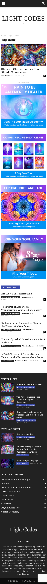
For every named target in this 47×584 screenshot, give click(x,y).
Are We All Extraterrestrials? (17, 293)
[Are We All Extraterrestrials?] (7, 387)
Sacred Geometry (10, 511)
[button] (43, 3)
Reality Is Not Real (25, 434)
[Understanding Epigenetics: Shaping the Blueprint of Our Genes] (7, 415)
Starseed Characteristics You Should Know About (20, 70)
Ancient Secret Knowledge (10, 297)
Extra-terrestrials (7, 65)
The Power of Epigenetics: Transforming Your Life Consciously (21, 308)
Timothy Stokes (7, 76)
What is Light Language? (27, 460)
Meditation (7, 499)
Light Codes (7, 495)
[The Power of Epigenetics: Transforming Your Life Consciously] (7, 400)
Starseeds (6, 503)
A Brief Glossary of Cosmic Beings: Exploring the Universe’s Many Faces (22, 356)
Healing (5, 483)
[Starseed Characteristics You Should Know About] (23, 55)
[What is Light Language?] (7, 463)
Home (3, 36)
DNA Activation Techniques (11, 330)
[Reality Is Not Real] (7, 437)
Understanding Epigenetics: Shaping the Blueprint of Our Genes (21, 325)
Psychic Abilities (10, 507)
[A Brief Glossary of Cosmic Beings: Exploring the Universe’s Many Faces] (7, 449)
